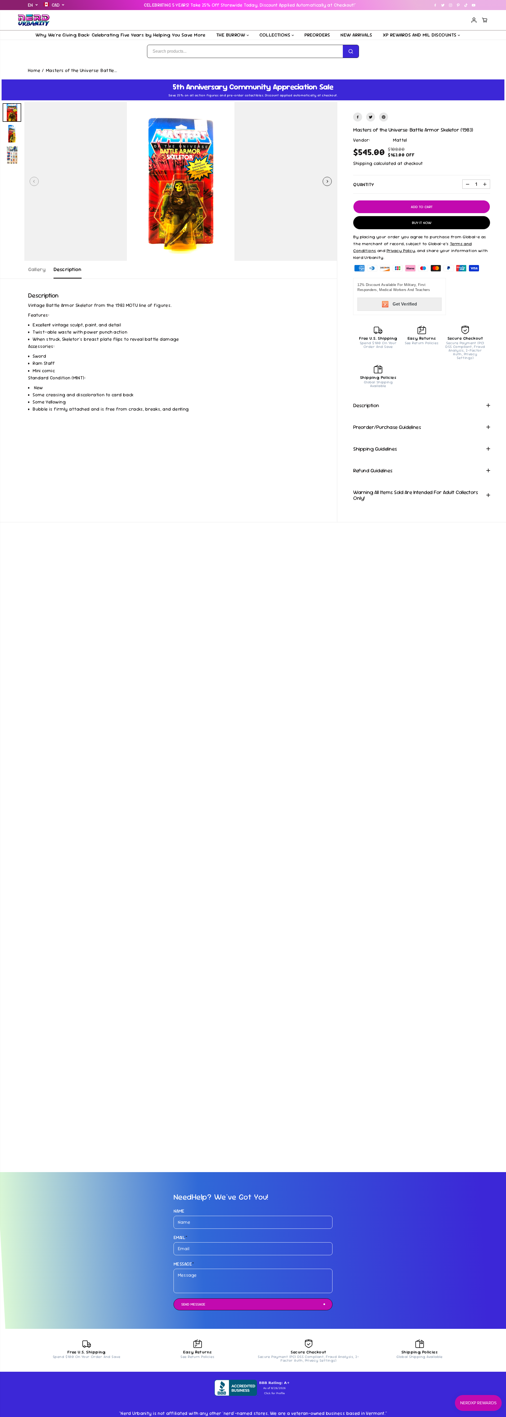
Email (181, 1237)
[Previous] (34, 181)
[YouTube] (474, 5)
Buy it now (422, 222)
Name (179, 1211)
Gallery (37, 269)
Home (34, 70)
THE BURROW (231, 35)
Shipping (362, 163)
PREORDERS (317, 35)
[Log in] (474, 20)
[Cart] (484, 20)
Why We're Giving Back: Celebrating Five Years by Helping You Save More (120, 35)
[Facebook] (435, 5)
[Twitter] (443, 5)
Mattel (400, 140)
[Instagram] (450, 5)
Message (184, 1264)
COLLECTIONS (275, 35)
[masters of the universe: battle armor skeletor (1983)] (180, 181)
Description (68, 269)
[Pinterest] (458, 5)
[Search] (351, 51)
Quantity (363, 184)
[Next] (327, 181)
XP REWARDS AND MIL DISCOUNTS (420, 35)
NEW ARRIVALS (356, 35)
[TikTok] (466, 5)
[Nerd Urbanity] (34, 20)
